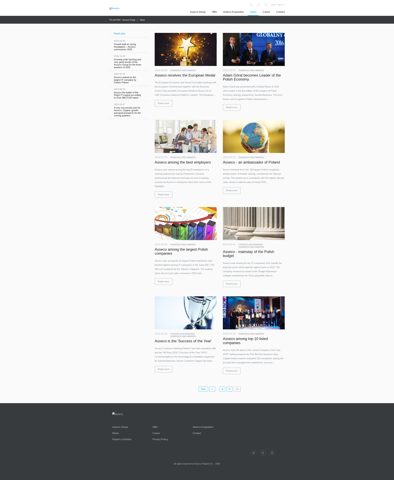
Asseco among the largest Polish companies (181, 251)
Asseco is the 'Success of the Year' (183, 341)
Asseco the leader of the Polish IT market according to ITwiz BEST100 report (127, 93)
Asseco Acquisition (233, 12)
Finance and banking (251, 244)
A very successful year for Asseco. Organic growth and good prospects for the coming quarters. (127, 110)
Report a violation (122, 439)
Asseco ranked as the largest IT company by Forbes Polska (125, 78)
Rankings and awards (183, 70)
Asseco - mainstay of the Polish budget (248, 254)
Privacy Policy (160, 439)
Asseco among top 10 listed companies (245, 341)
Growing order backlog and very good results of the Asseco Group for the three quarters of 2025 (127, 62)
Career (266, 12)
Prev (203, 389)
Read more (163, 103)
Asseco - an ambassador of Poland (251, 162)
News (253, 12)
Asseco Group (198, 12)
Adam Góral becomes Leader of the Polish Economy (252, 77)
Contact (280, 12)
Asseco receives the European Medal (185, 75)
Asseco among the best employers (183, 162)
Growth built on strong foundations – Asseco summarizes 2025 (125, 45)
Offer (214, 12)
